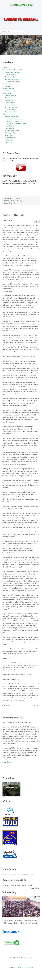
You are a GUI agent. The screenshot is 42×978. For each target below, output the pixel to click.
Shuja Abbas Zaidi (11, 112)
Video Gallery (9, 126)
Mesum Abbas (10, 102)
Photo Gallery (9, 128)
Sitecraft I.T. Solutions (25, 967)
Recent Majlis (9, 135)
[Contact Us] (11, 943)
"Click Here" (32, 183)
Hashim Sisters (10, 100)
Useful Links (9, 140)
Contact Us (8, 142)
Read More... (7, 762)
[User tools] (37, 221)
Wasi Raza (8, 98)
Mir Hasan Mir (10, 109)
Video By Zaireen (13, 121)
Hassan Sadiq (9, 105)
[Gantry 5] (21, 5)
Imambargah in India (12, 131)
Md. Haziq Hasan (11, 107)
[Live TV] (10, 810)
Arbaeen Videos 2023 (12, 117)
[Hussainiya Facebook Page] (11, 931)
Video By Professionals (15, 119)
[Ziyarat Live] (11, 789)
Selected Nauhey (10, 138)
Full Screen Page (10, 133)
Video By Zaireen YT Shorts (16, 124)
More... (4, 114)
